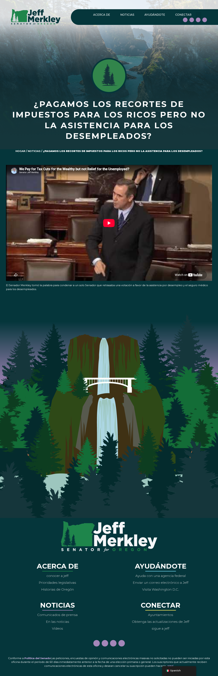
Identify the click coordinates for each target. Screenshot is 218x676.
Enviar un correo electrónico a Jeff (160, 582)
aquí (170, 665)
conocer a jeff (57, 575)
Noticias (127, 14)
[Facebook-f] (185, 20)
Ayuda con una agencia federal (160, 575)
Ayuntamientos (160, 614)
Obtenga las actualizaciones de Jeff (160, 621)
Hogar (20, 151)
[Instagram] (191, 20)
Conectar (183, 14)
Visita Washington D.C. (160, 589)
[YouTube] (198, 20)
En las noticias (57, 621)
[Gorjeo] (204, 20)
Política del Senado (37, 658)
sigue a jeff (160, 628)
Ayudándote (154, 14)
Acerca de (101, 14)
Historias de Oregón (57, 589)
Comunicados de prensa (57, 614)
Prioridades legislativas (57, 582)
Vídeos (57, 628)
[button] (198, 15)
